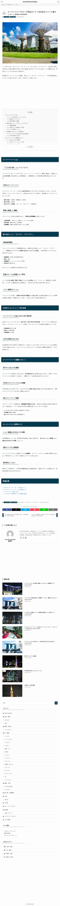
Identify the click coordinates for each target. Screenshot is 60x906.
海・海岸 (7, 720)
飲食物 (6, 809)
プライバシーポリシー (10, 835)
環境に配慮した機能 (14, 121)
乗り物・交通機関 (9, 792)
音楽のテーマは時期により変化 (17, 127)
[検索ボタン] (58, 1)
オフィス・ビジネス (9, 806)
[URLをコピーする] (53, 509)
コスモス (7, 755)
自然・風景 (7, 716)
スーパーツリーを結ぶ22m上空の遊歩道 (19, 133)
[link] (21, 538)
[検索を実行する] (56, 702)
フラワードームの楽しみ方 (11, 491)
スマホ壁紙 (7, 819)
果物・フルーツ (8, 813)
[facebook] (23, 538)
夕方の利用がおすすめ (15, 135)
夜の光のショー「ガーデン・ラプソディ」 (18, 123)
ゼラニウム (7, 770)
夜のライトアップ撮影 (15, 144)
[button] (6, 509)
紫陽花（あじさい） (9, 764)
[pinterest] (26, 538)
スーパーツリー (35, 502)
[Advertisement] (30, 94)
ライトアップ (28, 502)
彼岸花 (6, 751)
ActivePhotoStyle (30, 2)
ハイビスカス (8, 779)
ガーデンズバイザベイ (44, 502)
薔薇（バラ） (8, 748)
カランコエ (7, 761)
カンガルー (7, 789)
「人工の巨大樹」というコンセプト (18, 117)
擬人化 (6, 799)
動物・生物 (7, 783)
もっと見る (30, 146)
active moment (12, 16)
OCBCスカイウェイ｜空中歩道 (15, 131)
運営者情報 (7, 833)
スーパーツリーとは (12, 115)
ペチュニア (7, 767)
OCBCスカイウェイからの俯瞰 (17, 142)
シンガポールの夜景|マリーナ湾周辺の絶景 (15, 493)
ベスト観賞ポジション (15, 129)
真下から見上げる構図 (15, 140)
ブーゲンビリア (8, 773)
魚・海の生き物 (8, 786)
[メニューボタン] (2, 1)
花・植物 (6, 733)
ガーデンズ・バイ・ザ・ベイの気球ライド (15, 489)
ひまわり (7, 745)
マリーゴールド (8, 739)
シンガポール (6, 16)
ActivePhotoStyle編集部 (10, 540)
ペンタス (7, 736)
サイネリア (7, 742)
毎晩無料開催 (13, 125)
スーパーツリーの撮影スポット (15, 138)
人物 (5, 796)
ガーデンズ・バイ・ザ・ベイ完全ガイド (14, 487)
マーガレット (8, 758)
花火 (6, 723)
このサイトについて (10, 831)
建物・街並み (7, 726)
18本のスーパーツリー (15, 119)
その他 (6, 802)
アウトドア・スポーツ (10, 816)
